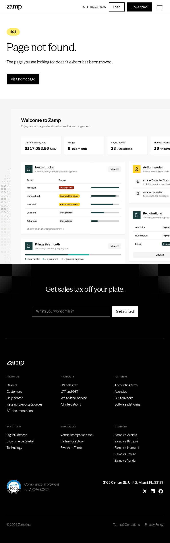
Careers (12, 385)
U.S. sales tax (69, 385)
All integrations (71, 404)
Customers (14, 392)
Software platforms (127, 404)
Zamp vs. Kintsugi (126, 441)
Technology (14, 448)
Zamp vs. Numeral (127, 448)
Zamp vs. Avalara (126, 435)
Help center (15, 398)
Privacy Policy (154, 525)
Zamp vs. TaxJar (125, 454)
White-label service (74, 398)
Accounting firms (126, 385)
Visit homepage (23, 79)
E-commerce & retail (20, 441)
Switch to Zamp (71, 448)
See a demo (139, 7)
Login (116, 7)
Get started (125, 311)
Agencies (121, 392)
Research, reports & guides (24, 404)
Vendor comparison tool (77, 435)
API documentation (20, 411)
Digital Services (17, 435)
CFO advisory (124, 398)
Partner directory (72, 441)
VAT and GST (69, 392)
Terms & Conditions (126, 525)
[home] (14, 7)
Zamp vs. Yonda (125, 461)
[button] (159, 7)
